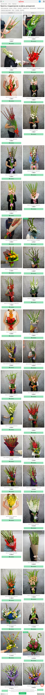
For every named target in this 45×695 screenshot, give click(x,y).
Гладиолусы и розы (40, 8)
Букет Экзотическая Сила (11, 653)
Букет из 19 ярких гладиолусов (11, 552)
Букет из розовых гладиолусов (11, 211)
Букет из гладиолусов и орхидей (33, 458)
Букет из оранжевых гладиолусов (11, 596)
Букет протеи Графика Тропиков (34, 656)
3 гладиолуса (11, 39)
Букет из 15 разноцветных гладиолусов (11, 487)
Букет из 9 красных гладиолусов (11, 240)
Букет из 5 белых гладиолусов (33, 37)
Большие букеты (33, 8)
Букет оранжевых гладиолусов (33, 392)
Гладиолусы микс (26, 8)
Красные (10, 8)
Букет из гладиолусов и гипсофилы (33, 240)
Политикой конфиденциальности (28, 691)
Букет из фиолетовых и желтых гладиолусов (11, 363)
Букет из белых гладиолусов (33, 524)
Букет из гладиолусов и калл (33, 625)
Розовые (15, 8)
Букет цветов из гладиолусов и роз (33, 685)
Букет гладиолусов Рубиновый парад (33, 68)
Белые (13, 10)
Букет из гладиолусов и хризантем (11, 269)
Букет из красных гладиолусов (11, 139)
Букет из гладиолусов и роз (11, 332)
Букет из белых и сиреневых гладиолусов (33, 363)
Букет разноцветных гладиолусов (33, 170)
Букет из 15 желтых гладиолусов (11, 425)
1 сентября (17, 10)
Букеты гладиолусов (4, 8)
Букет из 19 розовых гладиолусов (34, 595)
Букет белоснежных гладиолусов (34, 298)
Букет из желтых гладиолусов (11, 516)
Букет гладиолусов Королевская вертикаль (11, 457)
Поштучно (22, 10)
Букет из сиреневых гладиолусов (11, 174)
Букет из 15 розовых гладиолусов (11, 394)
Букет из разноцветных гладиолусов (11, 686)
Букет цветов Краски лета (11, 625)
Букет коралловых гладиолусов (33, 562)
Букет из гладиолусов (34, 130)
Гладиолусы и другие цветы (6, 10)
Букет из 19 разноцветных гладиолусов (33, 487)
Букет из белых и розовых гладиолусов (33, 98)
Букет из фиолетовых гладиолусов (33, 269)
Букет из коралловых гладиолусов (33, 205)
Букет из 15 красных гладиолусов (34, 428)
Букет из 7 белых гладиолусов (11, 68)
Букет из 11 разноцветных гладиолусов (11, 303)
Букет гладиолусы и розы (33, 333)
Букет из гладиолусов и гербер (11, 97)
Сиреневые (20, 8)
